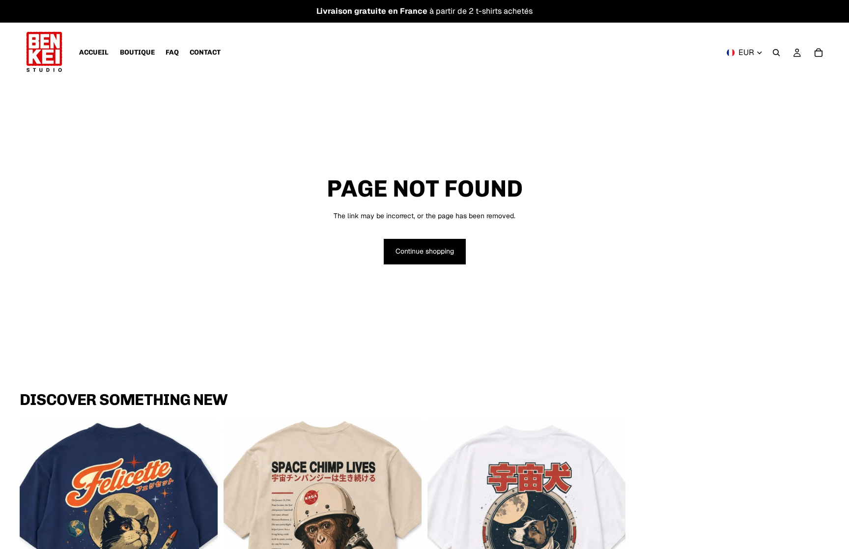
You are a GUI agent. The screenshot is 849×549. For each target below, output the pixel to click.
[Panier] (818, 52)
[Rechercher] (776, 52)
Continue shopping (425, 251)
